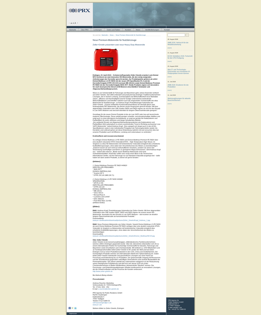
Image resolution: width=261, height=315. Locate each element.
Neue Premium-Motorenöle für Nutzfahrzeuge (131, 35)
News (138, 30)
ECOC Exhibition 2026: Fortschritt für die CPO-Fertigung (180, 57)
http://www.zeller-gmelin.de (103, 271)
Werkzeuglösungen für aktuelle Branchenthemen (179, 99)
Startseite (72, 30)
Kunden (128, 30)
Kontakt (167, 30)
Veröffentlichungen (152, 30)
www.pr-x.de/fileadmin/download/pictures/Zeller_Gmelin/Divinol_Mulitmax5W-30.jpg (124, 236)
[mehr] (170, 48)
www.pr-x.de (97, 305)
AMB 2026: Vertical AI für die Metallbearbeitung (178, 43)
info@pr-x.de (177, 307)
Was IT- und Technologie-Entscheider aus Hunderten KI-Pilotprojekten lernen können (179, 71)
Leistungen (98, 30)
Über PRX (84, 30)
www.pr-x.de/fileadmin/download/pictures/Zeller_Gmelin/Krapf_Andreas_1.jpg (121, 220)
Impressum (73, 313)
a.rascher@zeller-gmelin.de (108, 289)
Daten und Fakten (113, 30)
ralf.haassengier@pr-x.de (102, 303)
